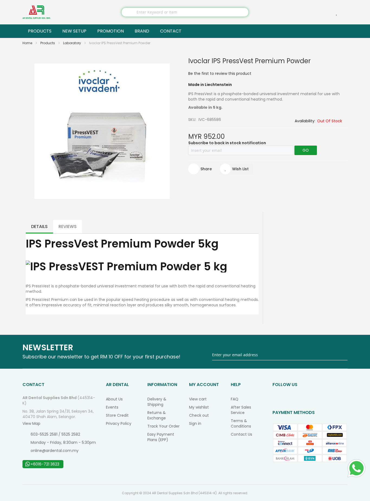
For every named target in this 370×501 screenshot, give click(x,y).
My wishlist (199, 407)
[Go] (344, 354)
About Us (114, 399)
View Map (31, 423)
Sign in (195, 423)
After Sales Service (241, 409)
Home (27, 43)
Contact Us (241, 434)
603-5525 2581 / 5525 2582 (55, 434)
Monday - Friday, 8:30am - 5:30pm (63, 442)
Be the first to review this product (219, 73)
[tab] (39, 226)
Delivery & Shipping (156, 401)
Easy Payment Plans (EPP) (160, 437)
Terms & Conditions (241, 423)
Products (48, 43)
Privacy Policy (118, 423)
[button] (236, 168)
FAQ (234, 399)
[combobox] (185, 12)
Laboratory (72, 43)
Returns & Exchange (156, 415)
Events (112, 407)
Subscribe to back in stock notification (227, 143)
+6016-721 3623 (45, 464)
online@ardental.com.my (55, 450)
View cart (198, 399)
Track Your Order (163, 426)
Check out (199, 415)
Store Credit (117, 415)
